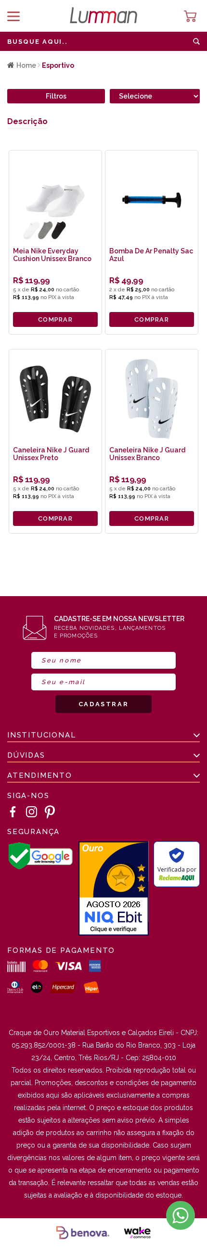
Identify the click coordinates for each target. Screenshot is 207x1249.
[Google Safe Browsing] (40, 867)
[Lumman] (103, 16)
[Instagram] (32, 812)
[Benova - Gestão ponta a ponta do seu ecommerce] (83, 1233)
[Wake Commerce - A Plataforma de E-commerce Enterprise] (137, 1233)
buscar (196, 41)
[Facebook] (13, 812)
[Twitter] (50, 812)
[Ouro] (113, 889)
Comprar (55, 319)
